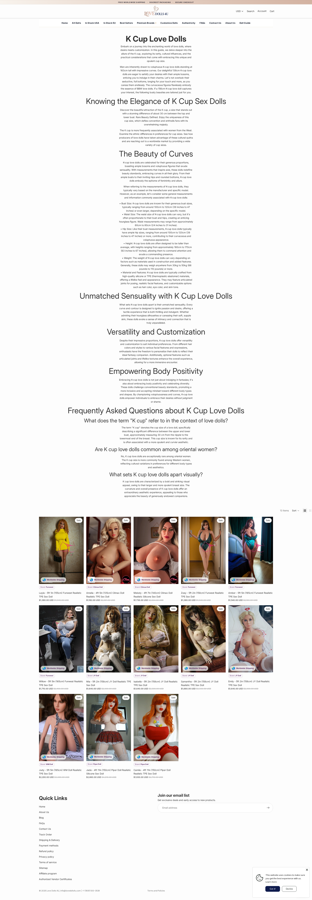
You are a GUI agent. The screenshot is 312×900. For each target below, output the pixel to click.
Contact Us (215, 23)
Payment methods (48, 845)
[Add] (79, 579)
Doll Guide (245, 23)
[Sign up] (268, 807)
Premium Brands (146, 23)
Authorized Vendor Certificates (55, 879)
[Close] (307, 869)
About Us (230, 23)
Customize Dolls (169, 23)
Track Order (45, 834)
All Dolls (76, 23)
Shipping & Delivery (49, 840)
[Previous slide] (44, 550)
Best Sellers (126, 23)
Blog (41, 817)
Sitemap (43, 868)
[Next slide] (79, 550)
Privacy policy (46, 856)
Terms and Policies (156, 890)
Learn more (271, 881)
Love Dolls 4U (52, 890)
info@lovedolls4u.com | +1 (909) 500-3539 (80, 890)
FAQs (202, 23)
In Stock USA (92, 23)
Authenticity (188, 23)
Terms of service (48, 862)
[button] (295, 510)
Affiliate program (48, 873)
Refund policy (46, 851)
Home (65, 23)
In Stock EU (110, 23)
